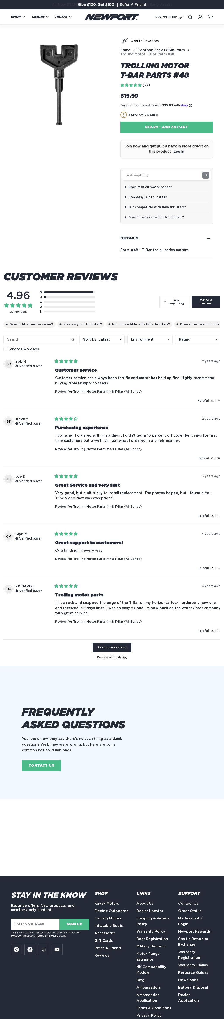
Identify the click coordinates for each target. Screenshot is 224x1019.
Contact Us (188, 903)
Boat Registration (152, 939)
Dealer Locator (149, 911)
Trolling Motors (107, 918)
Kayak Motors (106, 903)
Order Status (189, 911)
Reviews (101, 955)
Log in (179, 151)
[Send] (205, 175)
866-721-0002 (166, 17)
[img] (28, 365)
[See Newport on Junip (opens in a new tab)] (122, 657)
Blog (140, 980)
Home (125, 50)
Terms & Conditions (153, 1008)
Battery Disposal (193, 987)
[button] (18, 17)
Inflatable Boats (108, 926)
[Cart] (210, 17)
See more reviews (112, 647)
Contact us (41, 765)
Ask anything (176, 301)
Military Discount (151, 946)
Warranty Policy (150, 931)
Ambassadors (148, 987)
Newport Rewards (194, 931)
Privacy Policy (20, 935)
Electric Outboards (111, 911)
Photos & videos (24, 349)
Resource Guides (193, 972)
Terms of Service (47, 935)
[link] (135, 85)
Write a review (206, 301)
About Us (144, 903)
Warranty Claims (193, 965)
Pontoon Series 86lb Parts (161, 50)
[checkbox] (40, 349)
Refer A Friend (133, 5)
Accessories (105, 933)
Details (129, 238)
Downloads (188, 980)
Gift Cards (103, 941)
